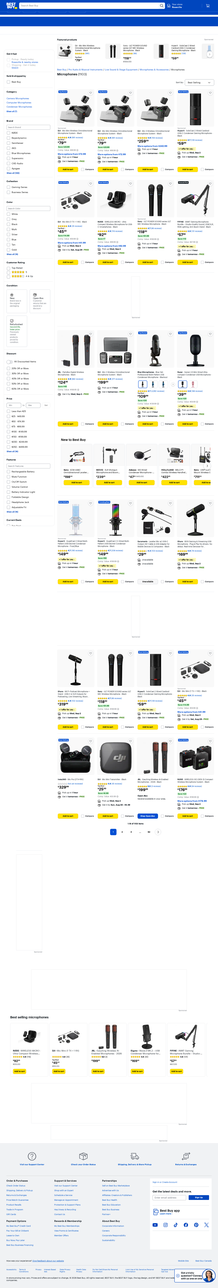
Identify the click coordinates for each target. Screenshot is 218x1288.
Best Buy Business (110, 1209)
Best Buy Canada (203, 1261)
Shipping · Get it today (24, 65)
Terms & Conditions (23, 1271)
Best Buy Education (111, 1204)
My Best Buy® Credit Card (18, 1226)
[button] (77, 150)
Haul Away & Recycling (65, 1209)
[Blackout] (142, 384)
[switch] (10, 362)
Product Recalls (13, 1204)
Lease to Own (12, 1235)
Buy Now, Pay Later (15, 1240)
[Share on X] (206, 1224)
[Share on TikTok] (175, 1224)
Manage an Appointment (66, 1200)
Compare (89, 169)
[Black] (182, 384)
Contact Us (59, 1214)
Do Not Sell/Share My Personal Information (105, 1271)
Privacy (38, 1270)
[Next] (173, 384)
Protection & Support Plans (67, 1204)
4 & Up (29, 276)
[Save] (90, 92)
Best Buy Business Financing (19, 1245)
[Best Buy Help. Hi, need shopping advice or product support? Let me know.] (209, 1275)
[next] (205, 1050)
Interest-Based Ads (50, 1271)
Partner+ (106, 1214)
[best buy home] (11, 6)
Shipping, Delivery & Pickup (19, 1190)
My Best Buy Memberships (66, 1226)
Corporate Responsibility (114, 1235)
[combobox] (199, 82)
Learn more (166, 1214)
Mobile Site (183, 1261)
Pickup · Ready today (23, 59)
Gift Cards (11, 1214)
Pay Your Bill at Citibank (17, 1230)
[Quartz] (192, 384)
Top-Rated (17, 267)
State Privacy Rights (65, 1271)
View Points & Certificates (66, 1230)
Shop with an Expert (64, 1190)
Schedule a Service (63, 1195)
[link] (22, 1057)
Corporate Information (113, 1226)
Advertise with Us (110, 1190)
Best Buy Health (109, 1200)
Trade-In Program (14, 1209)
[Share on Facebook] (185, 1224)
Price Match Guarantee (17, 1200)
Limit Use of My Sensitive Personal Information (140, 1271)
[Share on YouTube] (155, 1224)
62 (149, 832)
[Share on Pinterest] (196, 1224)
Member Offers (61, 1235)
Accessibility (11, 1270)
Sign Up (199, 1197)
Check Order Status (15, 1185)
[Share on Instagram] (165, 1224)
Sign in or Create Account (165, 1182)
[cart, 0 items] (208, 6)
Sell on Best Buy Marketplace (116, 1185)
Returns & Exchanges (16, 1195)
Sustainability (108, 1240)
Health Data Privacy (81, 1271)
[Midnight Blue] (153, 384)
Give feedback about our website (48, 1261)
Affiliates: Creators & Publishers (117, 1195)
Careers (105, 1230)
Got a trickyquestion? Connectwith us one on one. (187, 1275)
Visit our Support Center (66, 1185)
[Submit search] (162, 6)
